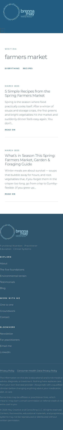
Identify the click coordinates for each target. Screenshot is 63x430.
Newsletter (6, 333)
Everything (12, 68)
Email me (6, 346)
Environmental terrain (13, 275)
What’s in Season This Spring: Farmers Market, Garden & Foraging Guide (30, 160)
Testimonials (7, 282)
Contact (5, 317)
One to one (6, 304)
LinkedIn (5, 352)
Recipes (28, 68)
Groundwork (7, 311)
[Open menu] (2, 30)
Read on (10, 130)
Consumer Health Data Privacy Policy (37, 370)
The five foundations (12, 269)
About (3, 263)
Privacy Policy (7, 370)
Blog (2, 288)
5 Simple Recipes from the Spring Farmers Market (27, 93)
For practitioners (10, 339)
